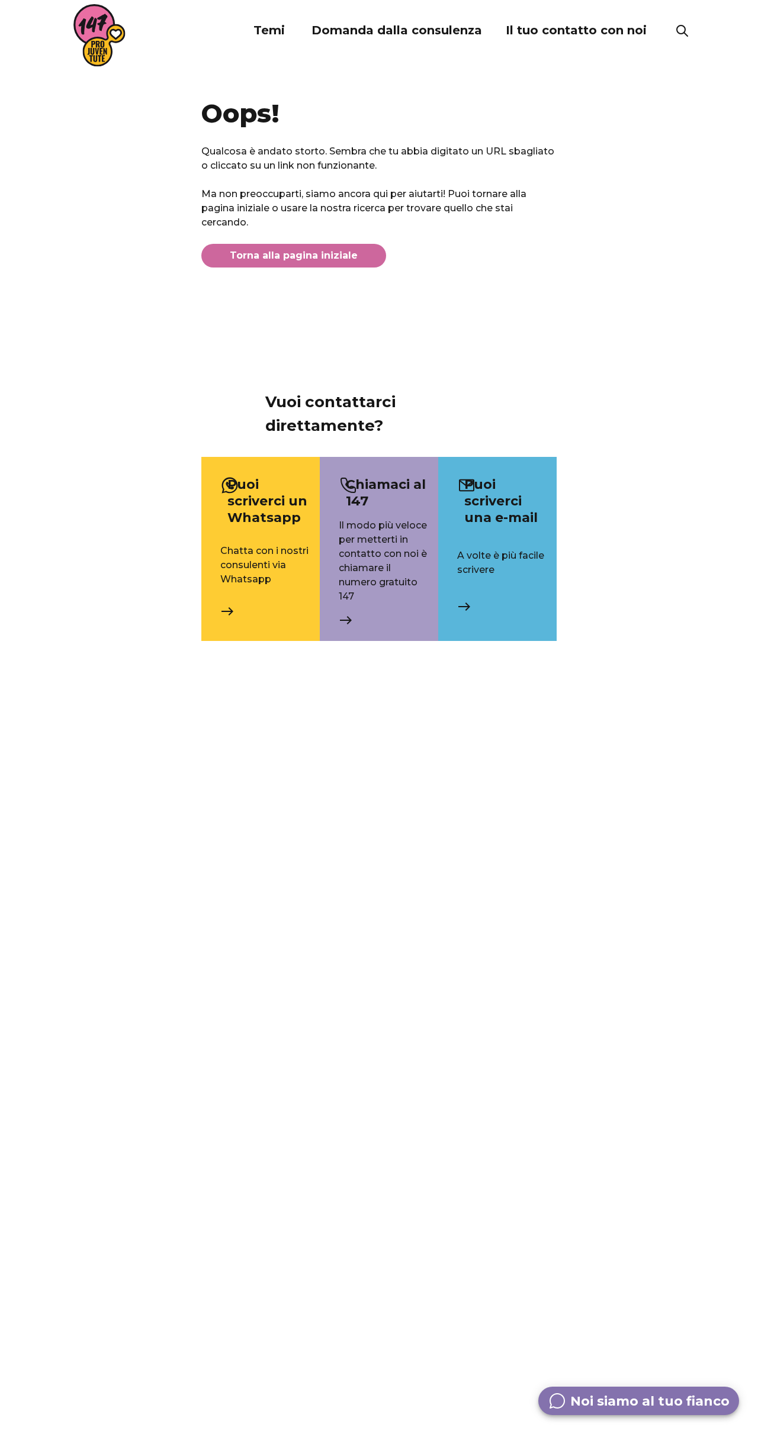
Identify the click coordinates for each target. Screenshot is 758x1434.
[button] (269, 30)
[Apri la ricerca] (682, 31)
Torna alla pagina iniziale (294, 255)
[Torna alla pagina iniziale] (99, 35)
